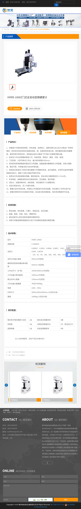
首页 (11, 29)
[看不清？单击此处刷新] (40, 499)
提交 (65, 499)
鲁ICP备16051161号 (57, 504)
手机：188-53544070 (29, 2)
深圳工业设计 (22, 410)
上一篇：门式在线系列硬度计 (15, 352)
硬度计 (9, 412)
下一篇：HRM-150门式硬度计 (15, 355)
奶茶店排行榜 (51, 410)
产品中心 (16, 29)
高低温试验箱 (61, 410)
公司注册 (14, 410)
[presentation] (6, 385)
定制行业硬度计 (24, 29)
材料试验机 (32, 410)
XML (11, 438)
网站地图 (5, 438)
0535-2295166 (34, 108)
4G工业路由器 (41, 410)
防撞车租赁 (70, 410)
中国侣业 (13, 400)
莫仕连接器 (16, 412)
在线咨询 (16, 108)
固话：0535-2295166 (13, 2)
